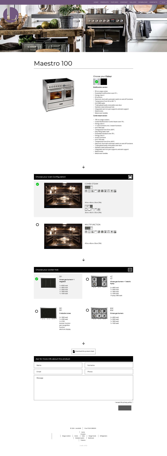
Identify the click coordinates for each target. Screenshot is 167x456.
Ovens (76, 436)
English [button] (164, 2)
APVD (85, 445)
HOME (96, 2)
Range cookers (66, 436)
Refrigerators (103, 436)
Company (124, 2)
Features (114, 2)
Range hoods (92, 436)
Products (104, 2)
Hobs (83, 436)
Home (83, 432)
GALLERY (133, 2)
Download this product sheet (84, 351)
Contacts (153, 2)
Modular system (79, 438)
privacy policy (127, 402)
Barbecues (91, 438)
